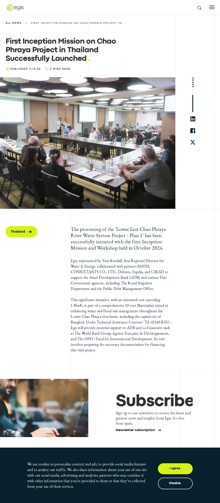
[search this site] (199, 7)
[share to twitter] (192, 142)
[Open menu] (211, 7)
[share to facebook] (192, 130)
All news (13, 23)
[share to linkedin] (192, 118)
